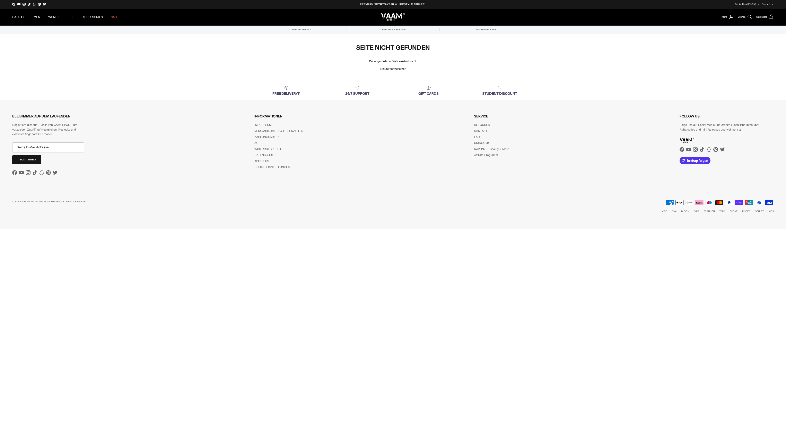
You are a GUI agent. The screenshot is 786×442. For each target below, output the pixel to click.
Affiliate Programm (486, 155)
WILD (722, 211)
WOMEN (54, 17)
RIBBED (746, 211)
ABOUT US (261, 161)
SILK (696, 211)
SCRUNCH (709, 211)
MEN (37, 17)
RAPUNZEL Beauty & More (491, 149)
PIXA (674, 211)
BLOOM (685, 211)
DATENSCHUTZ (265, 155)
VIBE (664, 211)
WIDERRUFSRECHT (267, 149)
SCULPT (759, 211)
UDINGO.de (482, 142)
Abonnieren (27, 159)
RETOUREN (482, 124)
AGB (257, 142)
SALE (114, 17)
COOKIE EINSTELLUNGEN (272, 167)
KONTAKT (480, 131)
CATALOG (19, 17)
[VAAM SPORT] (393, 17)
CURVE (733, 211)
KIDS (71, 17)
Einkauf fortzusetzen (393, 68)
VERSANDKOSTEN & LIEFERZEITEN (278, 131)
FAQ (477, 137)
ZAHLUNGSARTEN (267, 137)
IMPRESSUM (263, 124)
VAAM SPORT (27, 201)
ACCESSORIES (92, 17)
